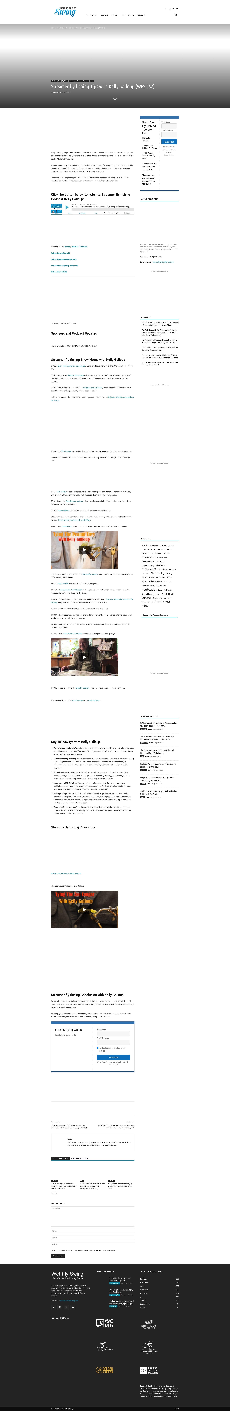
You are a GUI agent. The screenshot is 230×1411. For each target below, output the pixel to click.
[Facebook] (165, 9)
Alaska (145, 545)
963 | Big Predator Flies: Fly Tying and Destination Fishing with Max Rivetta (160, 363)
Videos (145, 606)
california (168, 549)
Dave (55, 92)
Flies (81, 1181)
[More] (64, 116)
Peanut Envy (67, 526)
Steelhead (168, 594)
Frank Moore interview (72, 633)
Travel (157, 602)
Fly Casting (161, 565)
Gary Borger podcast (74, 501)
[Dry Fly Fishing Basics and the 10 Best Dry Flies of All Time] (102, 1293)
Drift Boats (160, 561)
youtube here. (94, 700)
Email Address (103, 1038)
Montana (145, 585)
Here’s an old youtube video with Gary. (74, 520)
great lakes (160, 577)
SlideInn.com (77, 700)
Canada (145, 553)
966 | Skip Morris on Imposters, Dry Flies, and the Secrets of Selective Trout (120, 1186)
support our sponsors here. (165, 1396)
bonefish (171, 546)
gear (144, 577)
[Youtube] (177, 9)
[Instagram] (169, 9)
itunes (67, 247)
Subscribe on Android (60, 253)
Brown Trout (158, 549)
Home (53, 28)
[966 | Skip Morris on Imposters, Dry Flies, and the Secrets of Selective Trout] (121, 1173)
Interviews (72, 81)
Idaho (144, 581)
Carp (151, 553)
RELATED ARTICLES (60, 1159)
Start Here (91, 15)
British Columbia (147, 549)
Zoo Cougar (66, 451)
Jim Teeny (61, 492)
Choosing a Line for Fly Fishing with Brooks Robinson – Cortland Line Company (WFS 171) (69, 1126)
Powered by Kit (113, 1065)
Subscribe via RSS (59, 272)
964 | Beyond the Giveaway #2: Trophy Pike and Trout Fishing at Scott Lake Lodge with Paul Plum (160, 356)
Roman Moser (63, 510)
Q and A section (82, 688)
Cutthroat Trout (162, 557)
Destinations (148, 561)
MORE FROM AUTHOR (79, 1159)
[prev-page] (52, 1193)
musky (152, 586)
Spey (158, 594)
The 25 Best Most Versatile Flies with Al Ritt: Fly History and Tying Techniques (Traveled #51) (92, 1186)
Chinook (158, 553)
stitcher (74, 247)
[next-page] (56, 1193)
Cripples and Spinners (92, 388)
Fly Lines (145, 573)
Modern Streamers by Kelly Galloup (66, 873)
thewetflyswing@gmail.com (163, 262)
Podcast (104, 15)
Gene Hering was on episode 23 (71, 366)
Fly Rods (155, 573)
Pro (123, 15)
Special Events (148, 594)
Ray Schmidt (63, 583)
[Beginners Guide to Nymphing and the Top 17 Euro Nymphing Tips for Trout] (102, 1304)
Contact (141, 15)
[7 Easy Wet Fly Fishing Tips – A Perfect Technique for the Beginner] (102, 1281)
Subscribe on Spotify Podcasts (64, 265)
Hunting (169, 577)
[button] (176, 15)
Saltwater (168, 590)
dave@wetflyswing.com (69, 1301)
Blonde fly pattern (90, 574)
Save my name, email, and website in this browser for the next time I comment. (84, 1250)
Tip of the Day (147, 602)
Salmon (159, 590)
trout (92, 81)
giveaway (152, 577)
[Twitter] (173, 9)
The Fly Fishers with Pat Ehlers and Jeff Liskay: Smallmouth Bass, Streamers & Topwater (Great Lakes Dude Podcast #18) (160, 332)
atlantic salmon (155, 546)
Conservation (149, 557)
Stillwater (146, 598)
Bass (164, 545)
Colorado (54, 1181)
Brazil (142, 797)
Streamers (86, 81)
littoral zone (168, 582)
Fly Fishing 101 (62, 28)
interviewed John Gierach (71, 590)
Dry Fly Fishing (148, 565)
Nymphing (161, 585)
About (131, 15)
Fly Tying (64, 81)
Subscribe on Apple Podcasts (64, 259)
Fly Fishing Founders (167, 569)
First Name (101, 1029)
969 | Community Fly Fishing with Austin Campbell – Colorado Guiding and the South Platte (63, 1186)
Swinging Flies (167, 598)
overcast (83, 247)
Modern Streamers (76, 375)
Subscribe (113, 1057)
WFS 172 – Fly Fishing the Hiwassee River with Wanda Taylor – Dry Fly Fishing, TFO (116, 1126)
